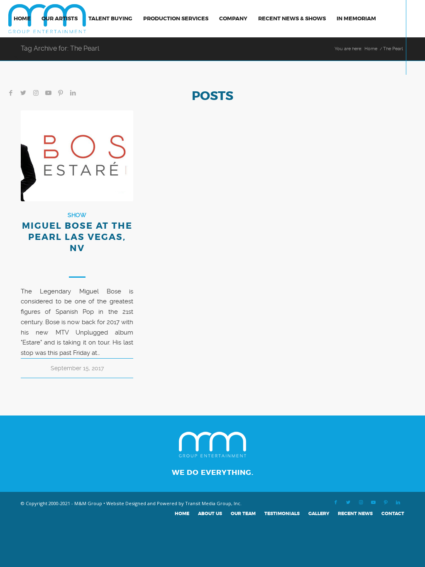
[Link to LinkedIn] (73, 93)
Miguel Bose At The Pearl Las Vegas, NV (77, 237)
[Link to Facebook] (11, 93)
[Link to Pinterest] (60, 93)
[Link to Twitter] (23, 93)
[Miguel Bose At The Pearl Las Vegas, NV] (77, 155)
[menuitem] (22, 18)
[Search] (16, 56)
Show (77, 215)
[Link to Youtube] (48, 93)
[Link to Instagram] (35, 93)
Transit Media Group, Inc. (213, 503)
